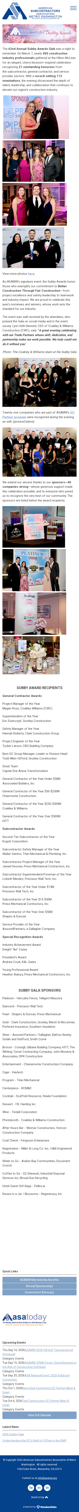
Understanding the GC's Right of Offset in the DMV (34, 1440)
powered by (29, 1507)
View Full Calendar (39, 1415)
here (31, 274)
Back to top (38, 1497)
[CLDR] (32, 18)
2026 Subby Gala (13, 1434)
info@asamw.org (47, 1478)
